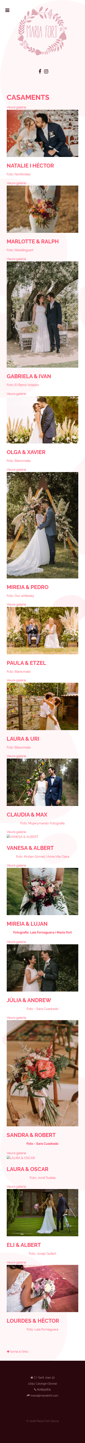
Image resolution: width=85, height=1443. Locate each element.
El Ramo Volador (27, 385)
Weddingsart (23, 250)
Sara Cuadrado (47, 1009)
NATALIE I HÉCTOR (30, 165)
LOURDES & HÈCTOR (33, 1321)
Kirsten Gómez (34, 856)
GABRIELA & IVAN (29, 376)
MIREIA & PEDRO (27, 587)
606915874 (44, 1389)
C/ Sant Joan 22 (44, 1377)
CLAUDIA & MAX (27, 814)
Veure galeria (16, 107)
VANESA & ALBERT (30, 848)
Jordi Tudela (47, 1178)
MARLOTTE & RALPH (33, 241)
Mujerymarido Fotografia (46, 823)
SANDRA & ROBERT (31, 1135)
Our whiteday (24, 596)
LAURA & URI (23, 739)
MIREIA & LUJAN (27, 924)
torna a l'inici (19, 1351)
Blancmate (22, 461)
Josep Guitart (46, 1253)
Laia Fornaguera (42, 932)
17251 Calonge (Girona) (42, 1383)
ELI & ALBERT (24, 1245)
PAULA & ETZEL (26, 663)
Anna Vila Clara (58, 856)
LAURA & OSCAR (27, 1169)
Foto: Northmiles (19, 174)
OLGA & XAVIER (26, 452)
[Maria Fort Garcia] (42, 31)
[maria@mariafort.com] (44, 1395)
